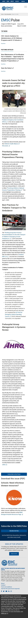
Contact (3, 585)
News (8, 1)
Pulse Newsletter (7, 14)
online (3, 464)
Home (2, 14)
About (3, 1)
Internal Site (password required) (10, 588)
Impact (12, 1)
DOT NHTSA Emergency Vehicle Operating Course (13, 314)
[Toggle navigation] (25, 7)
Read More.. (3, 64)
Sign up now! (14, 553)
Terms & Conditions (6, 587)
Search (17, 1)
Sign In (23, 1)
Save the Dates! (6, 68)
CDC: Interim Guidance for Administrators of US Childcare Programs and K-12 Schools (11, 38)
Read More (3, 43)
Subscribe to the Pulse (14, 474)
